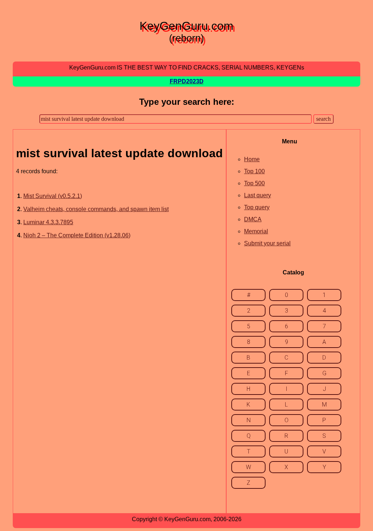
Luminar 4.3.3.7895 (48, 222)
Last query (257, 195)
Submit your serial (267, 243)
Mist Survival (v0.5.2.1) (52, 196)
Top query (257, 207)
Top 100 (254, 171)
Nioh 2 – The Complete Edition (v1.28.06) (76, 235)
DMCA (253, 219)
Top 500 (254, 183)
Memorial (256, 231)
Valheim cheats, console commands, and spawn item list (96, 209)
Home (252, 159)
